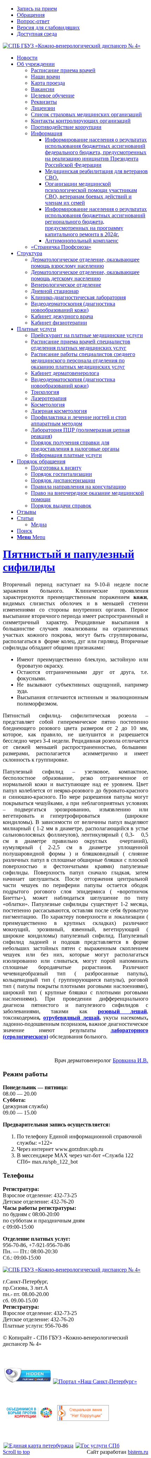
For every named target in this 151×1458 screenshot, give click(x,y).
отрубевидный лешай (71, 1018)
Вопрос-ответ (33, 21)
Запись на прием (37, 9)
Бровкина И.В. (130, 1060)
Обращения (31, 15)
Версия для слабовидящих (48, 27)
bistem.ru (138, 1452)
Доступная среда (37, 34)
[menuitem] (82, 9)
